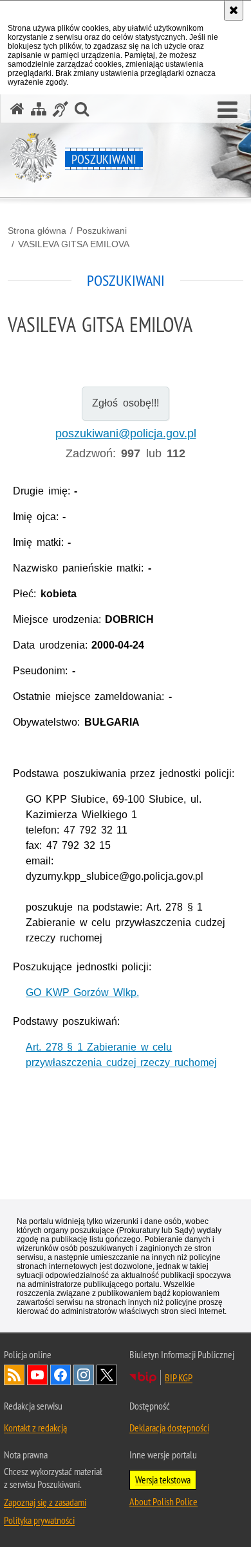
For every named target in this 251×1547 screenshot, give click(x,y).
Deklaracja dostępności (169, 1427)
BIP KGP (178, 1377)
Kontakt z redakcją (35, 1427)
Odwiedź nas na (37, 1375)
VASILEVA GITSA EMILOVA (73, 244)
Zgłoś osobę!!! (125, 403)
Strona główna (37, 230)
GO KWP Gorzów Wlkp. (82, 992)
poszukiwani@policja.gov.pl (125, 433)
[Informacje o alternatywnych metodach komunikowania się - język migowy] (60, 109)
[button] (227, 110)
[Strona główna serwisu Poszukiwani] (17, 109)
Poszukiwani (102, 230)
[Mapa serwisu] (38, 109)
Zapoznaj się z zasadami (45, 1502)
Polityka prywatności (39, 1520)
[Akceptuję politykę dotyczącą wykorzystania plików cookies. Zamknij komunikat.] (233, 10)
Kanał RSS (14, 1375)
